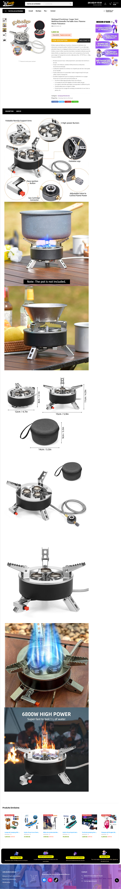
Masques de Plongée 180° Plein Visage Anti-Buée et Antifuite (108, 832)
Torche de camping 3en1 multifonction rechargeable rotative (89, 832)
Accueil (31, 11)
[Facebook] (44, 880)
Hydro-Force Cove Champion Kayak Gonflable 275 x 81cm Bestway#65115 (31, 832)
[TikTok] (56, 880)
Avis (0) (18, 111)
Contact (53, 11)
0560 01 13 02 (88, 876)
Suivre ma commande (9, 879)
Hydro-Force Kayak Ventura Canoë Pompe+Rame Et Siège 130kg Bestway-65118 (70, 832)
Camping (60, 98)
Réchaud (70, 98)
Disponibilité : (56, 35)
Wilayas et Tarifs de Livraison (11, 876)
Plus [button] (45, 11)
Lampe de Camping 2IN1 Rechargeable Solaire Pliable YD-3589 (12, 832)
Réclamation (6, 882)
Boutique (38, 11)
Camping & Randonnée (64, 96)
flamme (65, 98)
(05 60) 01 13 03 (95, 3)
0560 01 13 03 (98, 876)
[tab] (9, 111)
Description (9, 111)
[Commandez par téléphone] (117, 880)
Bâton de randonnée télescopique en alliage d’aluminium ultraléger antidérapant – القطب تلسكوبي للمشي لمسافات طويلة (50, 832)
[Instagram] (50, 880)
